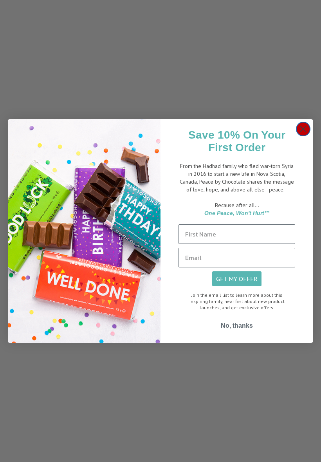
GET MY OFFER (237, 279)
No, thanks (237, 325)
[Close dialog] (303, 129)
